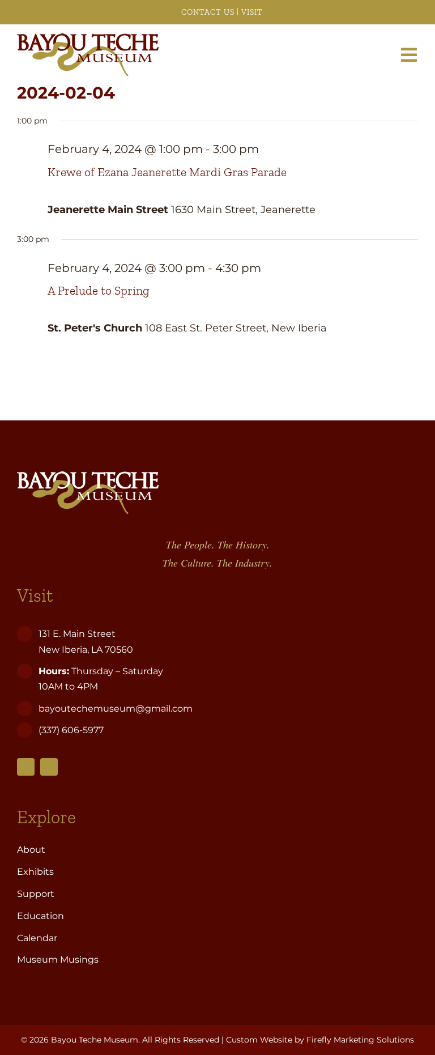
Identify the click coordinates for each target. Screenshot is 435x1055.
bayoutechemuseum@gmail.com (116, 708)
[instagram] (49, 767)
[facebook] (26, 767)
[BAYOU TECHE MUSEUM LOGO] (88, 38)
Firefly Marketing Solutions (360, 1040)
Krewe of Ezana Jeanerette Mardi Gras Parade (167, 172)
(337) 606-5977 (72, 730)
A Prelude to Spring (99, 290)
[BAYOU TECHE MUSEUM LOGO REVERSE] (88, 476)
